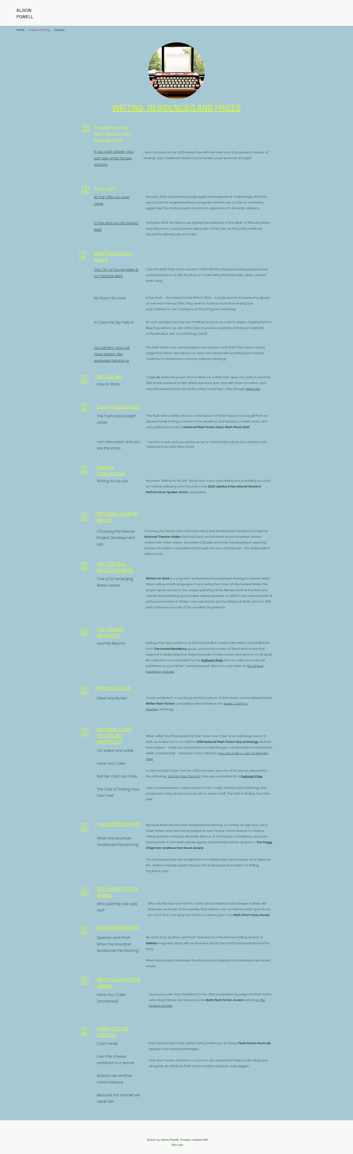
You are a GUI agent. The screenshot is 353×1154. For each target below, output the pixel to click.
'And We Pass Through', (184, 776)
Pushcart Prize (251, 776)
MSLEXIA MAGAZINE (118, 927)
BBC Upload (109, 376)
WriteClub (253, 389)
